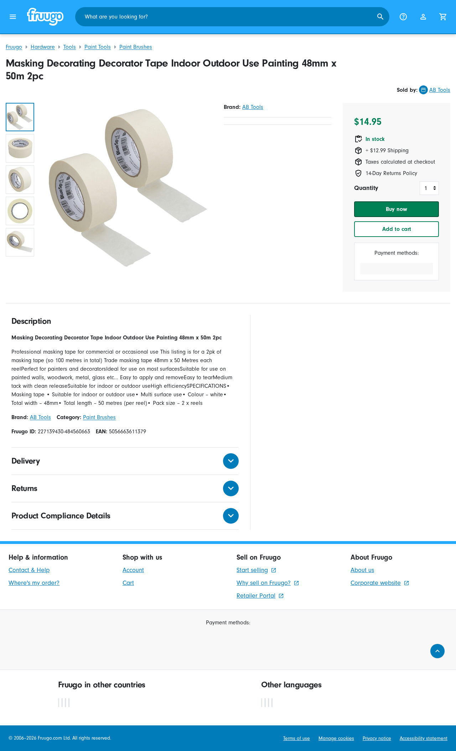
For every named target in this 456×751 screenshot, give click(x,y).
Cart (128, 583)
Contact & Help (29, 570)
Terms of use (296, 738)
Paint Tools (97, 47)
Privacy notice (377, 738)
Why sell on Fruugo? (264, 583)
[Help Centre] (403, 17)
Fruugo (14, 47)
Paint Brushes (135, 47)
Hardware (43, 47)
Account (133, 570)
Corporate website (376, 583)
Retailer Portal (256, 595)
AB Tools (439, 90)
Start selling (252, 570)
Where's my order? (34, 583)
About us (362, 570)
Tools (69, 47)
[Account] (423, 17)
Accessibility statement (423, 738)
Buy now (396, 209)
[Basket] (443, 17)
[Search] (380, 17)
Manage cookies (336, 738)
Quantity (366, 188)
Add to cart (396, 229)
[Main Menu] (13, 17)
